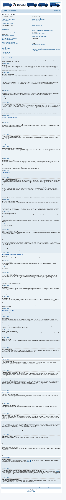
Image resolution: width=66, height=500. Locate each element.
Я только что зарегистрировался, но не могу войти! (8, 19)
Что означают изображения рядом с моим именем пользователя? (10, 30)
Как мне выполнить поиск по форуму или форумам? (39, 33)
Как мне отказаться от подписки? (36, 41)
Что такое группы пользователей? (36, 18)
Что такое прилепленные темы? (6, 52)
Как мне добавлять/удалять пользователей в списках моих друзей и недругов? (42, 30)
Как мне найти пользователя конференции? (37, 35)
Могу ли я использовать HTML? (6, 48)
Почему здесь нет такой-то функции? (37, 48)
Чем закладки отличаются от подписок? (37, 39)
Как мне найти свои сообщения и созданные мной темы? (39, 36)
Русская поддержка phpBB (31, 490)
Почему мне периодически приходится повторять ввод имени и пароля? (11, 22)
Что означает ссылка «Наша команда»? (37, 22)
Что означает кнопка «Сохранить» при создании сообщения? (10, 43)
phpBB (5, 144)
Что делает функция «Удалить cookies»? (7, 23)
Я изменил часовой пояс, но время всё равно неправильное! (10, 28)
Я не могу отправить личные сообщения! (37, 25)
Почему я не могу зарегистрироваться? (7, 18)
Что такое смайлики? (4, 49)
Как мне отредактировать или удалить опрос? (8, 39)
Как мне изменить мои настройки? (6, 26)
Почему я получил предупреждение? (7, 41)
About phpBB (29, 461)
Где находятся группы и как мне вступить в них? (38, 19)
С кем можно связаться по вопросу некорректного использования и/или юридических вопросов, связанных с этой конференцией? (46, 50)
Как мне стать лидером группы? (36, 20)
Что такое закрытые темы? (5, 53)
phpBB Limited (29, 460)
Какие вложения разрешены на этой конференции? (38, 44)
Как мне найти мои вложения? (36, 45)
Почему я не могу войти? (5, 20)
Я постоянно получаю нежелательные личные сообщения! (39, 26)
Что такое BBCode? (4, 47)
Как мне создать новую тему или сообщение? (8, 35)
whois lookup (57, 471)
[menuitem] (6, 10)
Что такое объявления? (5, 51)
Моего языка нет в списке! (5, 29)
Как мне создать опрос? (5, 37)
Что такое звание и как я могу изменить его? (8, 31)
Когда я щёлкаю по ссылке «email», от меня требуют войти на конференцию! (12, 32)
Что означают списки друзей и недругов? (37, 29)
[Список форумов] (31, 5)
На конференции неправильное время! (7, 27)
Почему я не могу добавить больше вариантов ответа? (9, 38)
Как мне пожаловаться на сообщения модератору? (8, 42)
